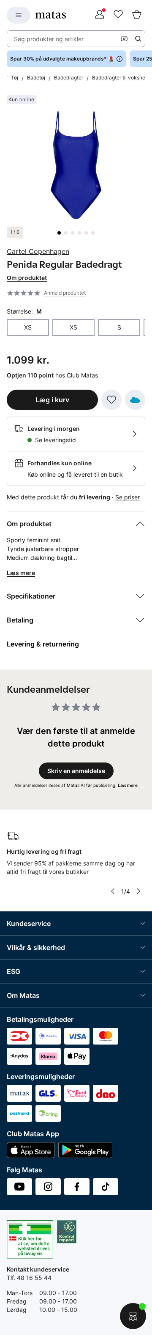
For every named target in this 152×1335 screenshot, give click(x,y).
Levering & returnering (43, 644)
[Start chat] (133, 1316)
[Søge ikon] (138, 38)
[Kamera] (124, 38)
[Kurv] (136, 15)
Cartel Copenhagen (38, 251)
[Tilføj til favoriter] (111, 400)
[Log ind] (99, 15)
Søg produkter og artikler (49, 38)
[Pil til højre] (138, 891)
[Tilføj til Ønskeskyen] (135, 400)
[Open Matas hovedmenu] (18, 15)
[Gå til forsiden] (50, 14)
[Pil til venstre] (112, 891)
